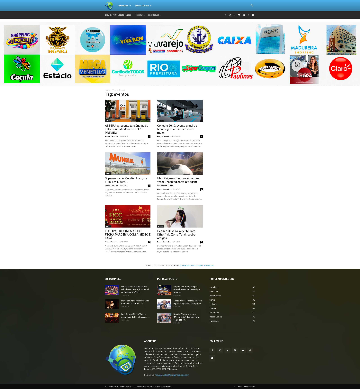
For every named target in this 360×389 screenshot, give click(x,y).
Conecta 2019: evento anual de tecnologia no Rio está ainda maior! (177, 129)
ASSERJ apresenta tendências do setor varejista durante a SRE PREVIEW (126, 129)
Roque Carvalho (111, 136)
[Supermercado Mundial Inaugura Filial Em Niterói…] (127, 163)
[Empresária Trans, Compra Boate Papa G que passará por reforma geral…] (164, 290)
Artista (108, 121)
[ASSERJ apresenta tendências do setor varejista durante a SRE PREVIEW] (127, 111)
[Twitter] (234, 15)
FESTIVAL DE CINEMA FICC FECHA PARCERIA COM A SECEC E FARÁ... (127, 234)
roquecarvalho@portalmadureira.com (172, 375)
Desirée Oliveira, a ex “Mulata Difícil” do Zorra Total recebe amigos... (176, 234)
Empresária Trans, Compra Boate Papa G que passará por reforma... (187, 289)
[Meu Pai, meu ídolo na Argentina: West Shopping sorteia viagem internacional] (180, 163)
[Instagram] (230, 15)
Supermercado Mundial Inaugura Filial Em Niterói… (126, 180)
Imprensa (123, 5)
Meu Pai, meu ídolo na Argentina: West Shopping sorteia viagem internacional (178, 182)
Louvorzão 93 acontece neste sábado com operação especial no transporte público (135, 289)
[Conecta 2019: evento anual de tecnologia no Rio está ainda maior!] (180, 111)
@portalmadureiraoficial (197, 265)
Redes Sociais (142, 5)
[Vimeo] (239, 15)
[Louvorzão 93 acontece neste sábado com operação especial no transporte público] (112, 290)
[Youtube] (253, 15)
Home (107, 90)
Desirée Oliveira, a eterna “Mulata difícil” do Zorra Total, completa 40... (187, 317)
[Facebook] (225, 15)
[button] (251, 5)
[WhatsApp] (248, 15)
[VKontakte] (244, 15)
